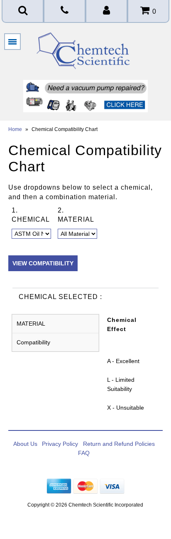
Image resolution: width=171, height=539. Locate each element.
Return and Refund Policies (119, 443)
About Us (25, 443)
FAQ (84, 453)
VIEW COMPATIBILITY (42, 263)
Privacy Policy (60, 443)
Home (15, 129)
